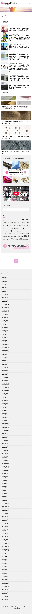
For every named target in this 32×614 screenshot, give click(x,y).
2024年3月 (5, 374)
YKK (6, 222)
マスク (16, 231)
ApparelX (5, 220)
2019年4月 (5, 570)
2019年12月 (5, 543)
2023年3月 (5, 414)
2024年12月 (5, 344)
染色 (23, 236)
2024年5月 (5, 367)
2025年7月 (5, 321)
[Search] (27, 209)
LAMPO (12, 220)
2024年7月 (5, 361)
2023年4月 (5, 410)
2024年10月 (5, 351)
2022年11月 (5, 427)
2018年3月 (5, 599)
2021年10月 (5, 470)
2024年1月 (5, 380)
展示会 (22, 233)
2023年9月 (5, 394)
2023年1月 (5, 420)
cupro (9, 220)
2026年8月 (5, 278)
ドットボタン (11, 228)
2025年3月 (5, 334)
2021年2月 (5, 497)
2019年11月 (5, 546)
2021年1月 (5, 500)
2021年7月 (5, 480)
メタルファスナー (22, 231)
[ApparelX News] (9, 3)
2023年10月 (5, 390)
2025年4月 (5, 331)
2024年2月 (5, 377)
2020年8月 (5, 516)
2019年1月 (5, 579)
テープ (5, 228)
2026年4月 (5, 291)
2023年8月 (5, 397)
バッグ (16, 228)
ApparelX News (11, 607)
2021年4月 (5, 490)
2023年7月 (5, 400)
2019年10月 (5, 550)
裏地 (22, 239)
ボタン (11, 231)
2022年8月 (5, 437)
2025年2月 (5, 337)
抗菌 (6, 236)
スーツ (27, 225)
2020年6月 (5, 523)
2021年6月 (5, 483)
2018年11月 (5, 586)
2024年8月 (5, 357)
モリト (7, 233)
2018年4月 (5, 596)
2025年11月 (5, 307)
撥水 (12, 236)
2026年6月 (5, 284)
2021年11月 (5, 467)
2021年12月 (5, 463)
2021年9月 (5, 473)
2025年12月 (5, 304)
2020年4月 (5, 530)
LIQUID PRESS (16, 608)
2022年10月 (5, 430)
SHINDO (25, 220)
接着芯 (9, 236)
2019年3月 (5, 573)
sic (3, 222)
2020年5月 (5, 526)
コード (21, 222)
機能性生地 (5, 239)
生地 (13, 239)
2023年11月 (5, 387)
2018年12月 (5, 583)
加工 (18, 233)
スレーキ (24, 225)
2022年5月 (5, 447)
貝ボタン (26, 239)
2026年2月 (5, 297)
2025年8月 (5, 317)
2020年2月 (5, 536)
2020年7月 (5, 520)
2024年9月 (5, 354)
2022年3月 (5, 453)
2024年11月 (5, 347)
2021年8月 (5, 477)
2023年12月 (5, 384)
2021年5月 (5, 487)
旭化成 (20, 236)
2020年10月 (5, 510)
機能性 (26, 236)
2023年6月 (5, 404)
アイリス (10, 222)
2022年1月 (5, 460)
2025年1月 (5, 341)
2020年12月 (5, 503)
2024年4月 (5, 370)
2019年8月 (5, 556)
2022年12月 (5, 424)
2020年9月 (5, 513)
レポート (15, 233)
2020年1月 (5, 540)
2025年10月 (5, 311)
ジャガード (13, 225)
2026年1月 (5, 301)
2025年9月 (5, 314)
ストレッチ (18, 225)
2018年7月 (5, 589)
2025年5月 (5, 327)
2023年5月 (5, 407)
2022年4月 (5, 450)
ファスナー (23, 228)
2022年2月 (5, 457)
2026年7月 (5, 281)
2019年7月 (5, 560)
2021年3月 (5, 493)
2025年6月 (5, 324)
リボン (10, 233)
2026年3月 (5, 294)
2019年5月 (5, 566)
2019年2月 (5, 576)
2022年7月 (5, 440)
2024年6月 (5, 364)
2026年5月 (5, 288)
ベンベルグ (6, 231)
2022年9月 (5, 434)
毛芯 (9, 239)
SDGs (20, 220)
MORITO (16, 220)
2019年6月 (5, 563)
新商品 (15, 236)
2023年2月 (5, 417)
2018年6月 (5, 593)
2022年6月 (5, 443)
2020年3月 (5, 533)
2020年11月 (5, 506)
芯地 (18, 239)
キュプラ (16, 223)
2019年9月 (5, 553)
